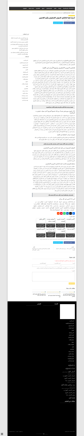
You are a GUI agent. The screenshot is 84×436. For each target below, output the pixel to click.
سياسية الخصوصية (12, 431)
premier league (68, 239)
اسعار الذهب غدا (70, 380)
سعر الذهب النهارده (69, 390)
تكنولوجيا (25, 8)
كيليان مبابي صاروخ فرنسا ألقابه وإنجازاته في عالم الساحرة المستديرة (19, 45)
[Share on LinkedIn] (67, 213)
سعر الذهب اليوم (70, 392)
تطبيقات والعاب (25, 83)
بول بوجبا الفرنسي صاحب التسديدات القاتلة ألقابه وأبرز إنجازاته (19, 39)
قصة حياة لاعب (25, 100)
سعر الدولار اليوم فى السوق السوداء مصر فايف (68, 388)
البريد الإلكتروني (57, 263)
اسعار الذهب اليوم (69, 378)
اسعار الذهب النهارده (69, 376)
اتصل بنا (17, 431)
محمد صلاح (69, 184)
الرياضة (59, 8)
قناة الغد (72, 398)
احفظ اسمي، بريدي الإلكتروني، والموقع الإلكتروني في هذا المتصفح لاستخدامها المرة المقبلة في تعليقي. (55, 268)
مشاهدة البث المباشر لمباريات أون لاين (54, 296)
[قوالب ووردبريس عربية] (40, 434)
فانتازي (59, 239)
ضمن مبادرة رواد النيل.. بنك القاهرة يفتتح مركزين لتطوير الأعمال (20, 49)
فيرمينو (58, 209)
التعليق (73, 270)
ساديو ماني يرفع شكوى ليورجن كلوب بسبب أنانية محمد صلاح (39, 295)
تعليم (27, 86)
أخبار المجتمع (25, 65)
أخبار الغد (71, 372)
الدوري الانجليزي (67, 60)
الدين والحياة (25, 72)
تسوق (43, 8)
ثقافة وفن (38, 8)
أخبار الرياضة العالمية (66, 12)
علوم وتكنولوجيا (71, 358)
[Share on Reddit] (58, 213)
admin (73, 20)
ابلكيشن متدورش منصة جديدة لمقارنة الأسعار (19, 42)
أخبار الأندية (26, 60)
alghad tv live (70, 368)
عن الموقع (21, 431)
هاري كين (52, 207)
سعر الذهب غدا (70, 395)
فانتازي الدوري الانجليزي (53, 239)
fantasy (72, 239)
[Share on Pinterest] (61, 213)
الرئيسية (72, 12)
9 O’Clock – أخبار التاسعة (68, 8)
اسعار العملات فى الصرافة (71, 382)
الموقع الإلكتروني (43, 263)
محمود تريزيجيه (42, 239)
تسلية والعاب (25, 79)
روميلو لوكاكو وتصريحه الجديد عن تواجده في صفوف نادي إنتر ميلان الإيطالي (69, 295)
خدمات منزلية (31, 8)
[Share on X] (70, 213)
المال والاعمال (49, 8)
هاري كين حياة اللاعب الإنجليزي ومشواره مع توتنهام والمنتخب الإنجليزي (19, 53)
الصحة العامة (25, 74)
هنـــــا (70, 96)
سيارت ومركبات (25, 95)
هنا (51, 209)
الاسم (73, 263)
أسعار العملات (25, 67)
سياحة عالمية (25, 93)
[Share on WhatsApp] (64, 213)
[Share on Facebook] (73, 213)
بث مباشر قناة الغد (68, 385)
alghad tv (71, 365)
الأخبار (55, 8)
